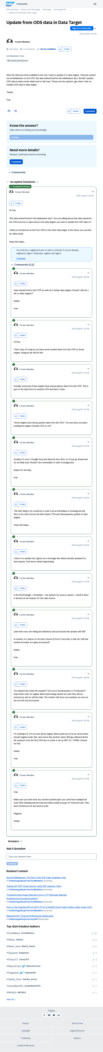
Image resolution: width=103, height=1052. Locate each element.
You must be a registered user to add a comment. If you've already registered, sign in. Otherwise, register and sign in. (47, 252)
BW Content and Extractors (17, 61)
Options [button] (95, 29)
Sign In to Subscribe (81, 28)
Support (77, 1038)
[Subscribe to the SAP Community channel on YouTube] (54, 1015)
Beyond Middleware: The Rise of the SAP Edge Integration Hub (36, 877)
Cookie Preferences (25, 1045)
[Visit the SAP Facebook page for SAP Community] (44, 1015)
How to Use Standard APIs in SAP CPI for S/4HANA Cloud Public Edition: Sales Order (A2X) (49, 907)
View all (10, 999)
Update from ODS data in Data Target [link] (23, 13)
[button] (60, 49)
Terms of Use (77, 1023)
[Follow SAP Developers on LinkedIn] (59, 1015)
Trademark (25, 1038)
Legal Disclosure (77, 1031)
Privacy (26, 1023)
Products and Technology (30, 9)
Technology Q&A (59, 9)
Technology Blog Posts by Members (25, 881)
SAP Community (12, 9)
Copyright (25, 1031)
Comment (90, 111)
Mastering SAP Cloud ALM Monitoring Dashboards (29, 916)
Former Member (22, 42)
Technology (46, 9)
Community (21, 4)
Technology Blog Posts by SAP (23, 919)
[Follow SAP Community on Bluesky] (49, 1015)
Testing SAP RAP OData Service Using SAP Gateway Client (33, 886)
